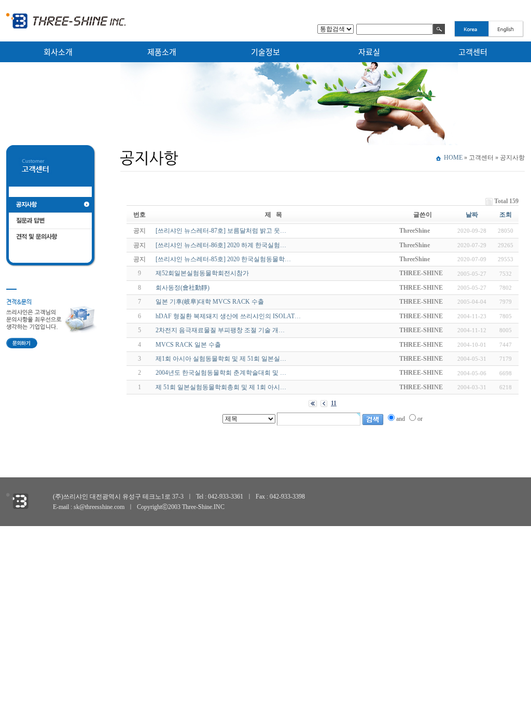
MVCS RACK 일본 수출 (188, 344)
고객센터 (472, 52)
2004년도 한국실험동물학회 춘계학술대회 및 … (221, 372)
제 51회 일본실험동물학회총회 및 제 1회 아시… (221, 387)
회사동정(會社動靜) (182, 287)
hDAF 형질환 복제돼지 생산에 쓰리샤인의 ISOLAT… (228, 316)
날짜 (472, 214)
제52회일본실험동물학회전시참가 (202, 273)
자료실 (369, 52)
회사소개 (58, 52)
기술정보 (265, 52)
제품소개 (161, 52)
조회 (505, 214)
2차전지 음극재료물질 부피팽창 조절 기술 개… (220, 330)
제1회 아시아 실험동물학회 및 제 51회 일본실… (221, 358)
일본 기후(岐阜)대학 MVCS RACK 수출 (210, 301)
